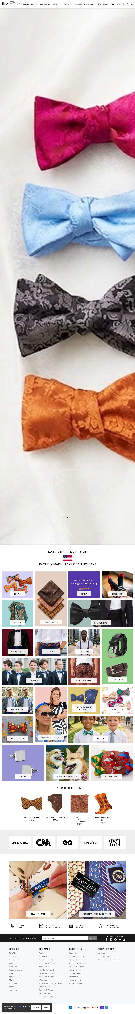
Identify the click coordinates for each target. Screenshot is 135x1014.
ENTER (84, 518)
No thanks (84, 533)
